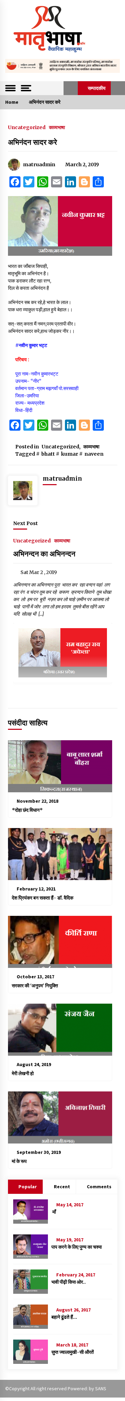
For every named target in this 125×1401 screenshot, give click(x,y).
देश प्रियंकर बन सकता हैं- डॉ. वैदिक (42, 898)
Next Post (25, 523)
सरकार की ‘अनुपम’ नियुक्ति (35, 985)
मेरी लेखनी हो (23, 1073)
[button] (71, 88)
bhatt (48, 454)
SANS (100, 1388)
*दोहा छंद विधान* (28, 810)
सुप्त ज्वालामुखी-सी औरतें (72, 1352)
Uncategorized (26, 127)
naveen (93, 454)
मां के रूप (19, 1161)
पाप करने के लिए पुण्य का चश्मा (76, 1247)
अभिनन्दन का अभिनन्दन (44, 553)
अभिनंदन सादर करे (32, 142)
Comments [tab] (99, 1186)
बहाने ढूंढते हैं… (64, 1317)
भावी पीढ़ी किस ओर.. (68, 1282)
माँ (53, 1212)
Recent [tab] (62, 1186)
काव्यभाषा (57, 127)
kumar (69, 454)
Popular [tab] (27, 1186)
